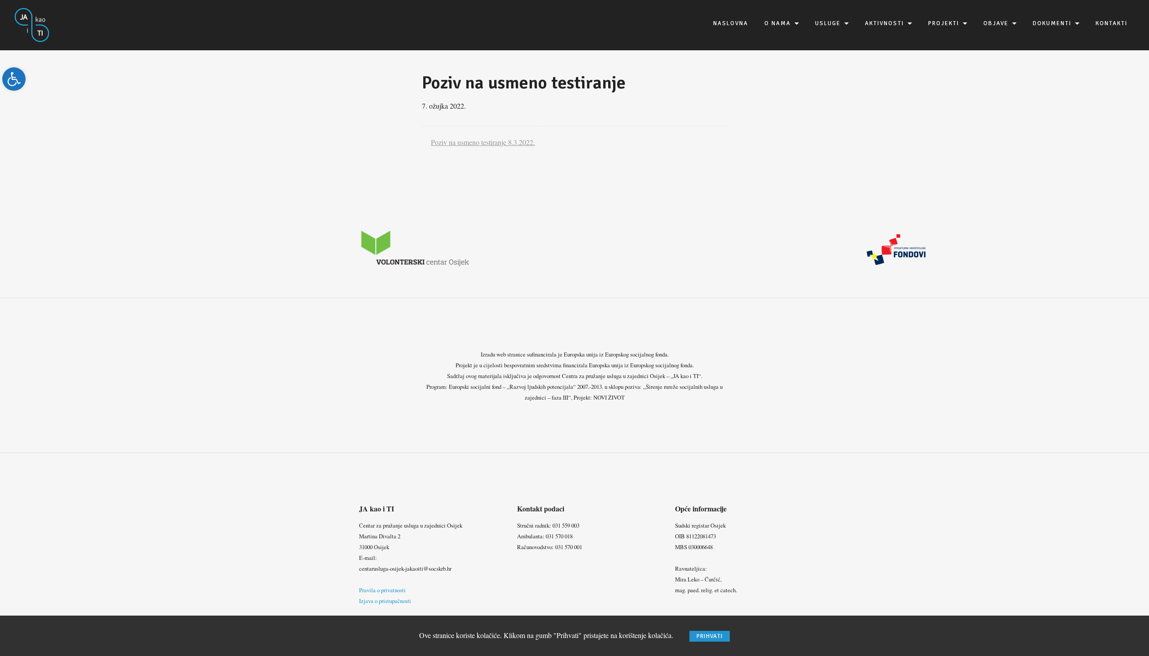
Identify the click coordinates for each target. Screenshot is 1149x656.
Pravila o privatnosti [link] (382, 590)
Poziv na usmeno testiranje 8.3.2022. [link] (483, 142)
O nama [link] (777, 23)
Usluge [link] (828, 23)
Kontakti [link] (1111, 23)
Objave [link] (996, 23)
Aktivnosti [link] (884, 23)
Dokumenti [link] (1052, 23)
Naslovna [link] (730, 23)
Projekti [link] (943, 23)
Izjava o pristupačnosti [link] (385, 601)
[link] (14, 79)
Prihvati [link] (710, 636)
